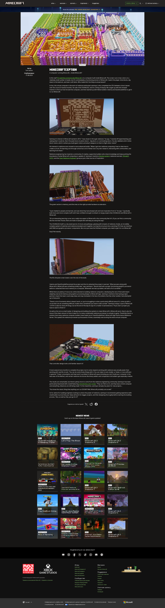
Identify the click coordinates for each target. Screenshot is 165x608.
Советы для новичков (103, 574)
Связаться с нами (102, 584)
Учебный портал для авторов (82, 580)
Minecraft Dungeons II (80, 569)
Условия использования (100, 602)
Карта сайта (101, 580)
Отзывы (99, 578)
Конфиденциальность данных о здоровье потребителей (79, 602)
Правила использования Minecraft (31, 580)
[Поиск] (142, 3)
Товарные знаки (112, 602)
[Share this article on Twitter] (86, 404)
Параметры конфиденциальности (76, 604)
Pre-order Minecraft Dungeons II (87, 9)
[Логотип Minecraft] (14, 3)
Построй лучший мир (80, 584)
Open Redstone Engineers (67, 158)
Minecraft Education (79, 575)
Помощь (100, 576)
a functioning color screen (87, 384)
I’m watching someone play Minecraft (69, 78)
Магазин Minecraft (102, 569)
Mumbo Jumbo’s (104, 156)
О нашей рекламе (49, 604)
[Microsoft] (128, 602)
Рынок (99, 567)
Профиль (100, 589)
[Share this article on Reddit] (91, 404)
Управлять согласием (47, 580)
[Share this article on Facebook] (96, 404)
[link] (63, 554)
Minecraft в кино (79, 586)
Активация (100, 591)
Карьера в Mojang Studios (81, 582)
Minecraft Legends (79, 573)
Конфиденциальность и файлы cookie (54, 602)
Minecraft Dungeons (80, 571)
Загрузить (100, 582)
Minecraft (77, 567)
